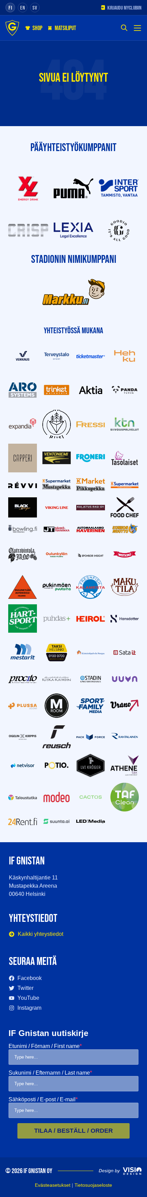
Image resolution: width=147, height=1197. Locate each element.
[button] (124, 28)
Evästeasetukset (52, 1185)
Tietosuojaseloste (93, 1185)
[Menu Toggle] (137, 28)
